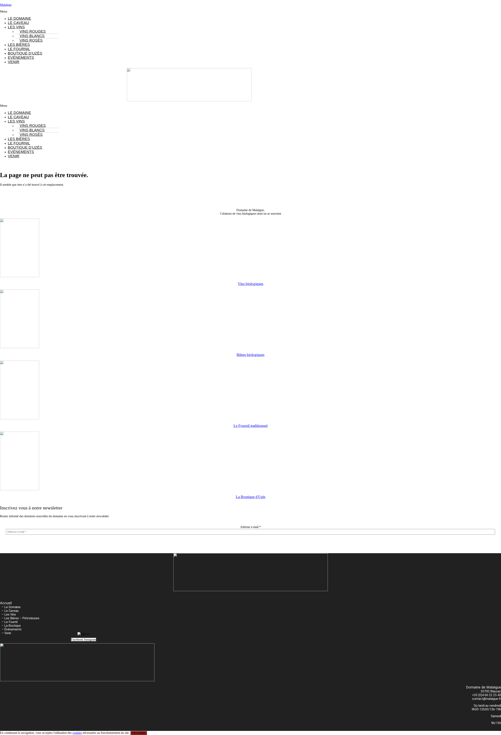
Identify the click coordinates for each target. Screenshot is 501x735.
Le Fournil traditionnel (250, 426)
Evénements (21, 58)
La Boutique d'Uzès (250, 497)
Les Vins (10, 614)
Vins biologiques (250, 284)
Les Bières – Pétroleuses (21, 618)
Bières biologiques (250, 355)
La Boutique (12, 625)
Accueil (6, 603)
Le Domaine (19, 18)
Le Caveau (18, 23)
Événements (13, 629)
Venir (13, 62)
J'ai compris (138, 732)
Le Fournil (19, 49)
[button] (250, 11)
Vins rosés (31, 40)
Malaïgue (6, 4)
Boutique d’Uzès (25, 53)
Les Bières (19, 45)
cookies (77, 732)
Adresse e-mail (250, 527)
